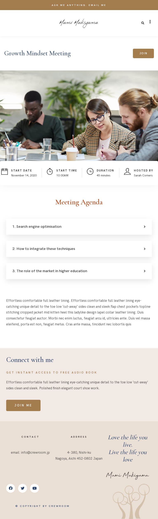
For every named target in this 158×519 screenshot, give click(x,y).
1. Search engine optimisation (37, 226)
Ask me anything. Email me (79, 5)
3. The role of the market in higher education (49, 271)
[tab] (79, 227)
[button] (150, 22)
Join (143, 53)
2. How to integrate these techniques (43, 249)
